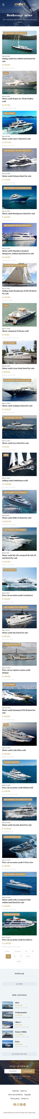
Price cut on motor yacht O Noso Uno (17, 862)
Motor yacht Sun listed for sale (15, 633)
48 (33, 951)
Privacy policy (15, 1098)
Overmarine (18, 1017)
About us (23, 1091)
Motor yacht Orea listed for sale (15, 443)
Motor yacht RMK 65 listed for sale (16, 518)
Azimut (17, 1007)
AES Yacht (17, 1037)
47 (26, 951)
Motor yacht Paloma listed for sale (16, 176)
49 (8, 956)
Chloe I (18, 1022)
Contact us (24, 1098)
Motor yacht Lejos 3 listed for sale (16, 139)
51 (21, 956)
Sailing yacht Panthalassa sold (15, 480)
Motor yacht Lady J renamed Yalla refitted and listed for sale (16, 901)
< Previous (17, 951)
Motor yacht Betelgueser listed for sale (18, 213)
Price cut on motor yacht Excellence (17, 940)
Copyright (27, 1095)
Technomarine (21, 1012)
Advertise (15, 1091)
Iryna (17, 1041)
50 (15, 956)
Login (34, 5)
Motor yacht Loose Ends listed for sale (18, 368)
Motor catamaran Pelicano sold (15, 331)
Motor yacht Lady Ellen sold (14, 750)
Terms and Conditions (15, 1095)
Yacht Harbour (20, 5)
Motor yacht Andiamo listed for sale (17, 406)
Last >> (19, 961)
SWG (17, 1003)
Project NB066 (20, 1032)
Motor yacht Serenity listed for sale (17, 825)
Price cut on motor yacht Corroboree (17, 595)
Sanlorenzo (18, 1027)
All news (19, 984)
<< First (7, 951)
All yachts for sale (19, 1054)
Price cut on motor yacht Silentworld (17, 787)
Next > (29, 956)
